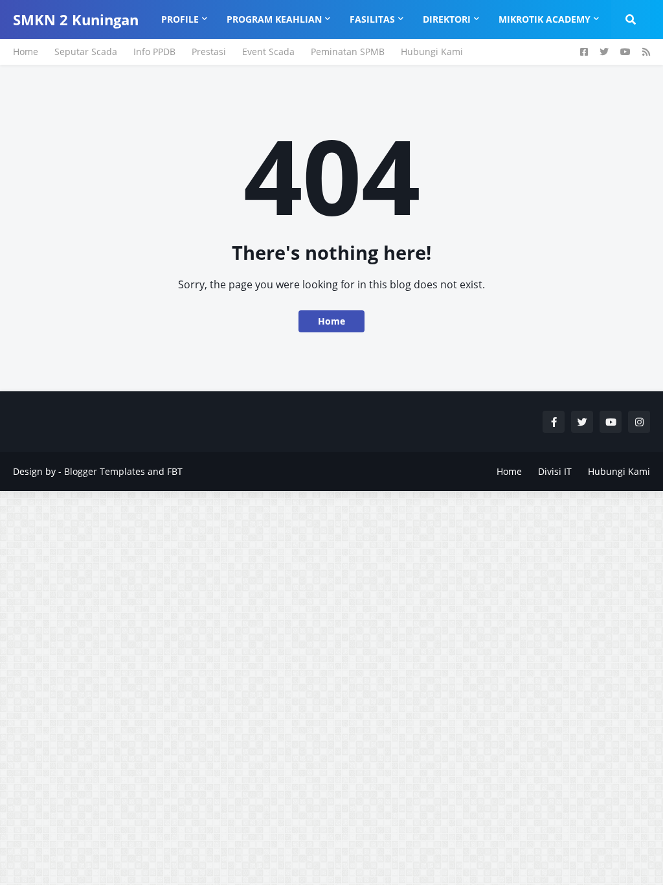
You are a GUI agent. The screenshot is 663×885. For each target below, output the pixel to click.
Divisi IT (555, 471)
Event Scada (268, 51)
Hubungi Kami (432, 51)
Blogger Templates (104, 471)
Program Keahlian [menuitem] (274, 19)
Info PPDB (154, 51)
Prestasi (209, 51)
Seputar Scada (85, 51)
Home (25, 51)
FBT (175, 471)
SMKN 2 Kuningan (76, 19)
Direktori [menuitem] (447, 19)
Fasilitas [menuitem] (372, 19)
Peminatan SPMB (348, 51)
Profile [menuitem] (180, 19)
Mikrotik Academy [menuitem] (544, 19)
